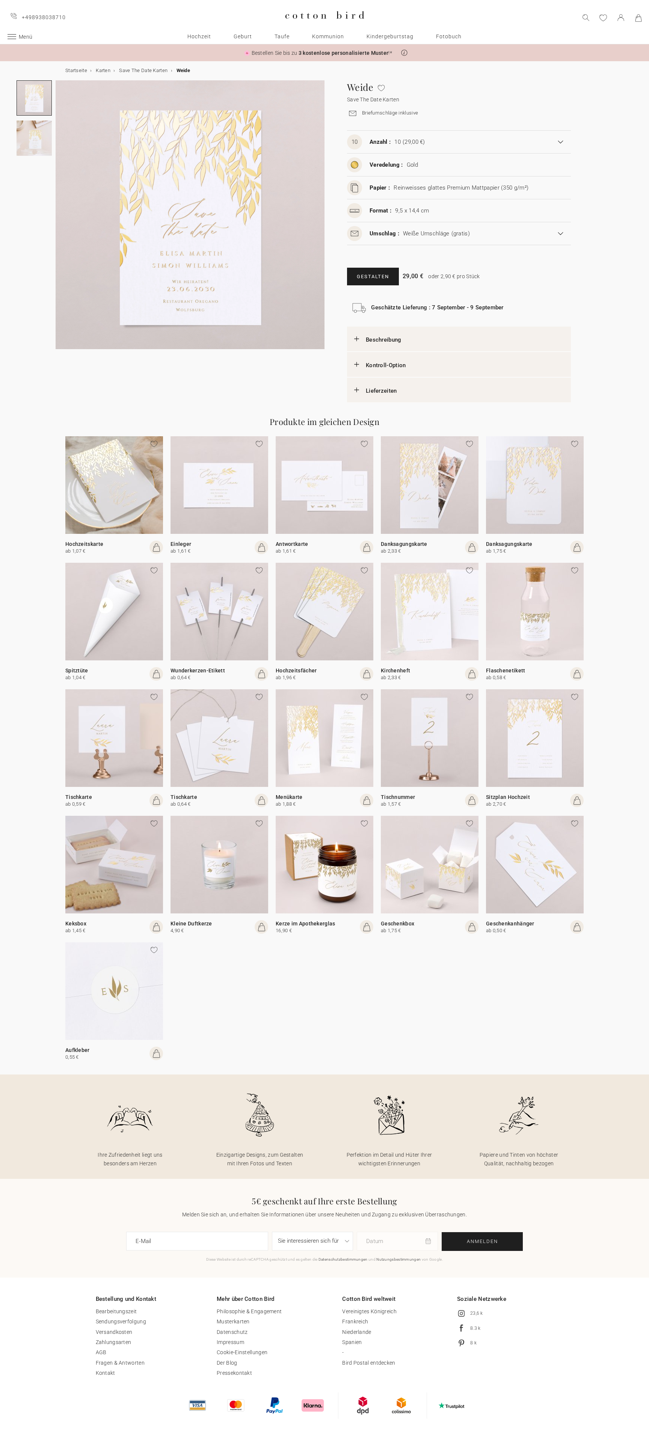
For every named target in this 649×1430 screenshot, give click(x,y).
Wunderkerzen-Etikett (198, 671)
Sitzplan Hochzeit (508, 797)
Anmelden (482, 1241)
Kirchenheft (395, 671)
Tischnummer (398, 797)
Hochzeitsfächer (296, 671)
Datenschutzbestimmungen (343, 1259)
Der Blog (227, 1363)
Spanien (352, 1342)
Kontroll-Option (386, 365)
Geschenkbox (397, 924)
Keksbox (75, 924)
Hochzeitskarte (84, 544)
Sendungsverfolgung (121, 1321)
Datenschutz (232, 1332)
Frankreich (355, 1321)
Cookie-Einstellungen (242, 1352)
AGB (101, 1352)
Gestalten (373, 276)
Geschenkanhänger (510, 924)
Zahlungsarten (113, 1342)
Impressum (230, 1342)
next (60, 219)
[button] (404, 52)
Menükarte (289, 797)
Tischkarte (78, 797)
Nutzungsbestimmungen (398, 1259)
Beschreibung (383, 339)
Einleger (181, 544)
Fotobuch (449, 36)
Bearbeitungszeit (116, 1311)
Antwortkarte (292, 544)
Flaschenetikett (505, 671)
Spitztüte (76, 671)
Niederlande (356, 1332)
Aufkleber (77, 1050)
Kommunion (328, 36)
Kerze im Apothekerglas (305, 924)
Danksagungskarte (404, 544)
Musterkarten (233, 1321)
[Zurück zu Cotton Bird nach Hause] (325, 25)
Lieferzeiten (381, 390)
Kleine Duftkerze (191, 924)
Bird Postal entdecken (368, 1363)
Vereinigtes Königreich (369, 1311)
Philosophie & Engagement (249, 1311)
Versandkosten (114, 1332)
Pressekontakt (234, 1373)
